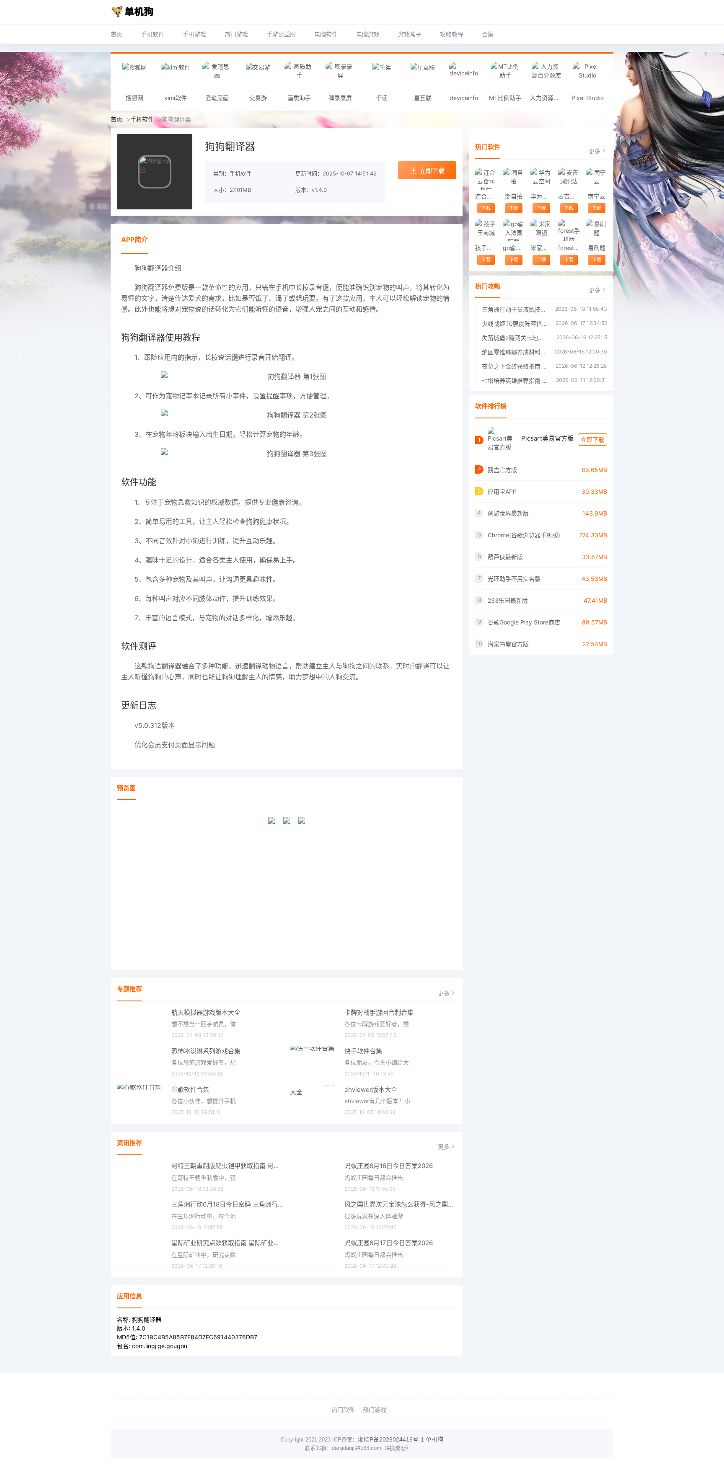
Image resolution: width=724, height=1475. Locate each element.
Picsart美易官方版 (547, 438)
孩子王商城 (485, 247)
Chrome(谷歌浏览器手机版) (524, 535)
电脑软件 (326, 34)
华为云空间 (541, 196)
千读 (382, 97)
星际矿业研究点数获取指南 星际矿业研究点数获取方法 (227, 1243)
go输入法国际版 (513, 247)
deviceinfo (464, 97)
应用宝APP (502, 491)
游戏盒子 (409, 34)
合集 (488, 34)
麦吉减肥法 (568, 196)
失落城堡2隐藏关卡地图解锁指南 (515, 337)
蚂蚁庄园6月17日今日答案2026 (388, 1243)
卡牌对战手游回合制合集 (379, 1012)
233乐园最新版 (508, 600)
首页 (116, 34)
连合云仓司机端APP (485, 196)
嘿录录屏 (340, 97)
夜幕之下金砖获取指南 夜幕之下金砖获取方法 (514, 366)
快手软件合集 (363, 1051)
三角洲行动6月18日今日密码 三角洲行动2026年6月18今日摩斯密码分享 (227, 1204)
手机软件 (152, 34)
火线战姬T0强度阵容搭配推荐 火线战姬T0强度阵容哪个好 (514, 323)
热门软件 (343, 1409)
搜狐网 (134, 97)
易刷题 (596, 247)
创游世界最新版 (508, 513)
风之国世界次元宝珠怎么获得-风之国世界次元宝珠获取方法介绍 (400, 1204)
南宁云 (596, 196)
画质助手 (299, 97)
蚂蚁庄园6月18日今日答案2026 (388, 1166)
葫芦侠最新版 (505, 556)
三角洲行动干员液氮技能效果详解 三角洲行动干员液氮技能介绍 (514, 309)
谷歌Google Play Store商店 (524, 622)
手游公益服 (281, 34)
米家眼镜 (541, 247)
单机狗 (434, 1439)
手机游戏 (194, 34)
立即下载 (432, 171)
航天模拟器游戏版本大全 (205, 1012)
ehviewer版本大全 (370, 1089)
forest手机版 (568, 247)
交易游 (258, 97)
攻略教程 (451, 34)
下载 (486, 208)
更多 (444, 993)
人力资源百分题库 (548, 97)
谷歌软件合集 (190, 1089)
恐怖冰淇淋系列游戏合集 (205, 1051)
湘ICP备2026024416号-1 (391, 1439)
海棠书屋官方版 (508, 643)
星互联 (423, 97)
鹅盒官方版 (502, 469)
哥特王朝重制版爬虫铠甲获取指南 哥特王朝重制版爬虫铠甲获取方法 (227, 1166)
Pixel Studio (587, 97)
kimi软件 (175, 97)
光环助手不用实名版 (514, 578)
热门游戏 (236, 34)
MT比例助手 (505, 97)
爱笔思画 (217, 97)
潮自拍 (513, 196)
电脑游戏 (368, 34)
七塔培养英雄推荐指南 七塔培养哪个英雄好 (515, 380)
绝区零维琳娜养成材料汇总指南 (514, 352)
